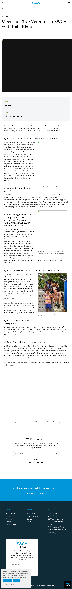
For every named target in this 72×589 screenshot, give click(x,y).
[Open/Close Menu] (69, 2)
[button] (9, 584)
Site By (49, 585)
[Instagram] (34, 462)
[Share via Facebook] (6, 116)
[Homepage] (36, 3)
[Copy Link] (21, 116)
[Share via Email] (17, 116)
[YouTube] (42, 462)
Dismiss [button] (16, 580)
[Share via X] (10, 116)
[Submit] (56, 453)
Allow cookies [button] (8, 580)
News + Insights (9, 8)
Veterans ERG (35, 128)
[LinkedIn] (30, 462)
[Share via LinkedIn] (14, 116)
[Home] (2, 8)
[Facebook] (38, 462)
